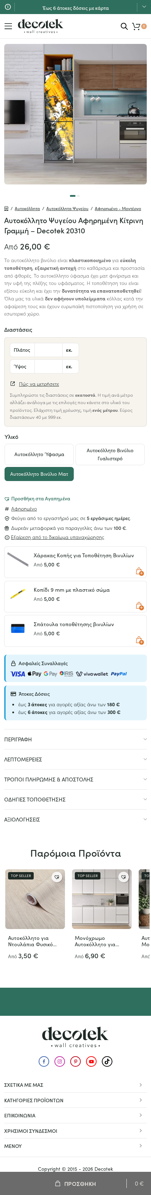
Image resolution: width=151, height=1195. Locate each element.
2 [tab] (78, 196)
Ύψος (20, 366)
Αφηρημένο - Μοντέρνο (118, 208)
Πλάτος (22, 349)
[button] (37, 498)
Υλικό (11, 436)
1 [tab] (73, 196)
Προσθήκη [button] (139, 571)
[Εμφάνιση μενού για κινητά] (8, 26)
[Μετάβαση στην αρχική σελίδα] (41, 26)
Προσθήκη (80, 1183)
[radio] (39, 455)
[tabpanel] (75, 114)
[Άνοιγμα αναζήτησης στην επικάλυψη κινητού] (124, 26)
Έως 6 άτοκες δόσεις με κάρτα (75, 6)
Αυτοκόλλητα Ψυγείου (67, 208)
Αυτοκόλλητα (27, 208)
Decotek (103, 1168)
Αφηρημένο (24, 508)
